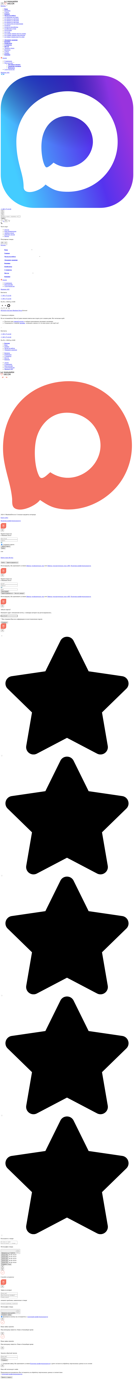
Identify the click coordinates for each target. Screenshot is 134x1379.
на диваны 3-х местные (11, 20)
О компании (8, 61)
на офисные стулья (10, 28)
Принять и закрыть (6, 1377)
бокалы (6, 236)
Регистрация (4, 591)
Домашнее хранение (10, 350)
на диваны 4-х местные (11, 22)
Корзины (7, 353)
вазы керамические (10, 231)
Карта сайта (4, 517)
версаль (6, 229)
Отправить (4, 622)
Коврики (7, 359)
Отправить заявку (6, 1315)
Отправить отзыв (6, 1264)
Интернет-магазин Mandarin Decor (11, 310)
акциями (22, 323)
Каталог (3, 6)
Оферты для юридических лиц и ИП (58, 566)
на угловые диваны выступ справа (15, 33)
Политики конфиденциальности (81, 566)
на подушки (8, 30)
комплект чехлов (9, 234)
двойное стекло (9, 233)
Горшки (6, 346)
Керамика (7, 10)
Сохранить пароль (8, 544)
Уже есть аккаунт (19, 593)
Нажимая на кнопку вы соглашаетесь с (25, 1317)
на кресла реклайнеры (11, 27)
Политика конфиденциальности (11, 521)
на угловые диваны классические (14, 35)
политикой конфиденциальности (37, 1317)
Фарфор (6, 53)
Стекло (6, 12)
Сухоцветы (7, 356)
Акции (4, 58)
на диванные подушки (11, 17)
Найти (3, 218)
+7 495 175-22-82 (6, 209)
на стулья (7, 32)
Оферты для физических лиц (35, 566)
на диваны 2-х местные (11, 19)
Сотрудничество (9, 69)
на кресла (7, 25)
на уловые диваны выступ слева (14, 37)
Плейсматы (7, 354)
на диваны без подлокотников (13, 24)
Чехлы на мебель (9, 348)
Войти (3, 548)
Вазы (6, 345)
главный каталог (18, 321)
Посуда (6, 358)
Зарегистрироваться (12, 562)
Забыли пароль (5, 546)
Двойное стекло (9, 48)
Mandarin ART (5, 72)
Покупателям (8, 63)
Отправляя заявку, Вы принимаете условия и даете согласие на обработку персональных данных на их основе (47, 1363)
